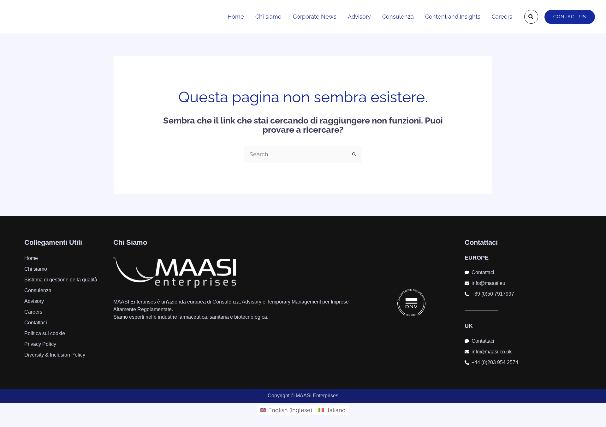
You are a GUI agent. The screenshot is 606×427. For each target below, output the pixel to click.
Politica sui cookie (44, 333)
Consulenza (398, 16)
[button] (531, 17)
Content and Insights (452, 16)
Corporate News (314, 16)
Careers (502, 16)
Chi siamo (268, 16)
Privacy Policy (40, 344)
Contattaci (35, 322)
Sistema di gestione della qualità (60, 279)
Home (236, 16)
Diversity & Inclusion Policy (54, 355)
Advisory (359, 16)
